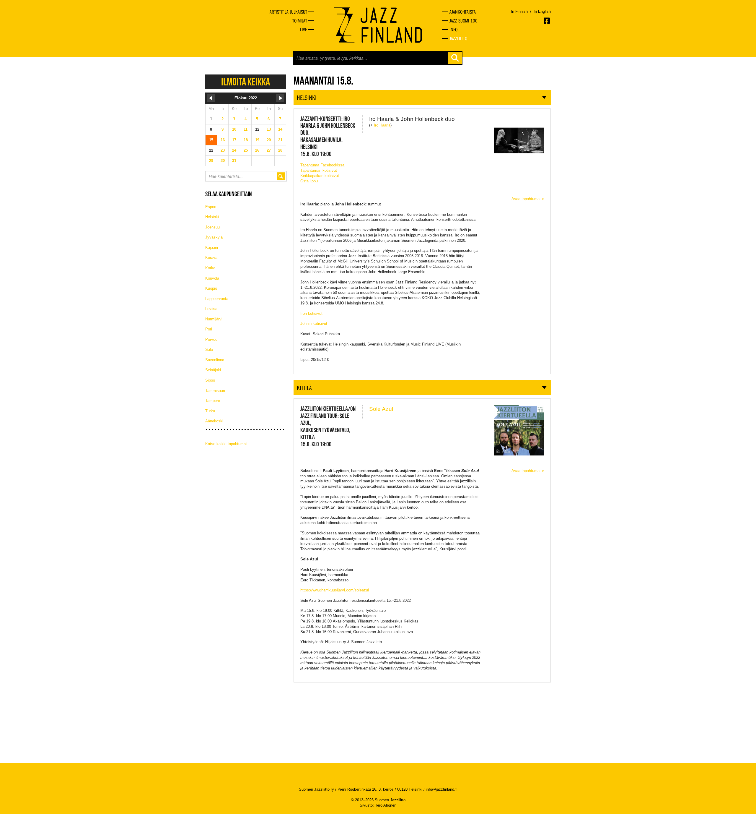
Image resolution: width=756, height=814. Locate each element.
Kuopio (211, 288)
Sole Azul (381, 409)
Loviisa (211, 309)
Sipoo (210, 380)
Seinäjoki (213, 370)
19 (257, 140)
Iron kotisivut (311, 313)
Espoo (210, 207)
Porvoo (211, 339)
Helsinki (212, 217)
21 (280, 140)
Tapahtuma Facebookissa (322, 165)
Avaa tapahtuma (525, 199)
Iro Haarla (382, 125)
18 (246, 140)
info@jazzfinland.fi (441, 789)
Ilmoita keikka (245, 81)
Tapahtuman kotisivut (318, 170)
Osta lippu (309, 181)
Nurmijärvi (213, 319)
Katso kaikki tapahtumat (226, 444)
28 (280, 150)
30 (223, 160)
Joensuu (212, 227)
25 (246, 150)
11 (245, 129)
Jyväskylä (214, 237)
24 (234, 150)
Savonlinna (214, 360)
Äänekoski (214, 421)
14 (280, 129)
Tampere (212, 400)
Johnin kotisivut (313, 323)
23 (223, 150)
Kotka (210, 268)
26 (257, 150)
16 (223, 140)
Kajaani (211, 247)
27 (269, 150)
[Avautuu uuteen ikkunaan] (547, 20)
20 (269, 140)
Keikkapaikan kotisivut (319, 175)
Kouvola (212, 278)
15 (211, 140)
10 (234, 129)
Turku (210, 411)
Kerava (211, 257)
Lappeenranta (216, 298)
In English (542, 11)
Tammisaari (215, 390)
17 (234, 140)
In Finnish (519, 11)
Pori (208, 329)
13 (269, 129)
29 (211, 160)
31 (234, 160)
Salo (209, 349)
